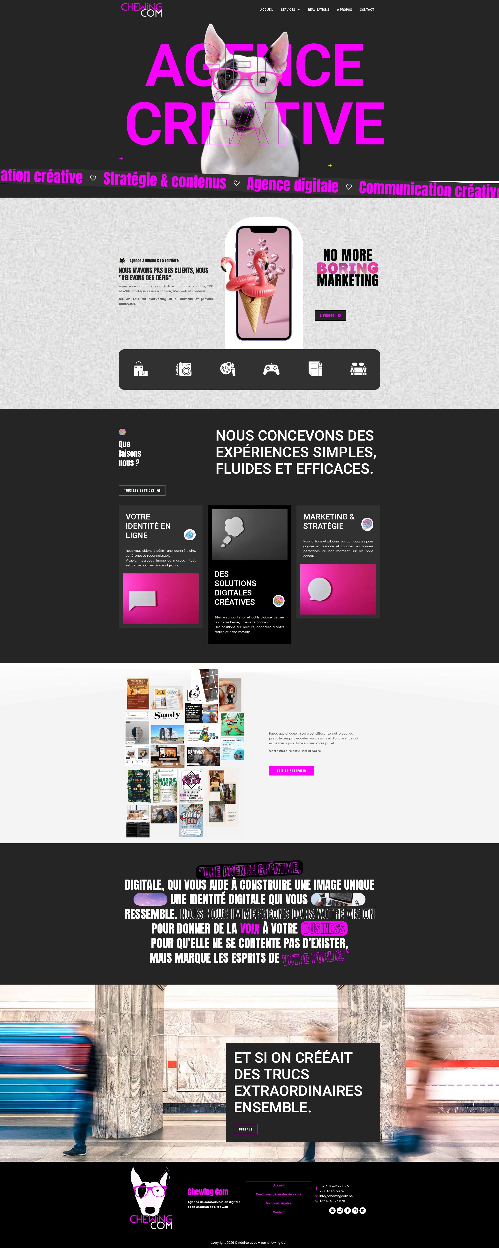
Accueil (278, 1185)
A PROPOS (344, 9)
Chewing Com (277, 1242)
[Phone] (340, 1210)
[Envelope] (332, 1210)
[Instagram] (355, 1210)
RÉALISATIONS (318, 9)
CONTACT (367, 9)
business (324, 928)
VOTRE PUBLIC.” (316, 958)
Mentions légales (278, 1203)
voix (249, 928)
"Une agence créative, (249, 869)
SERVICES (288, 9)
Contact (279, 1212)
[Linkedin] (362, 1210)
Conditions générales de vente (278, 1194)
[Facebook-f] (347, 1210)
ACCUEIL (266, 9)
